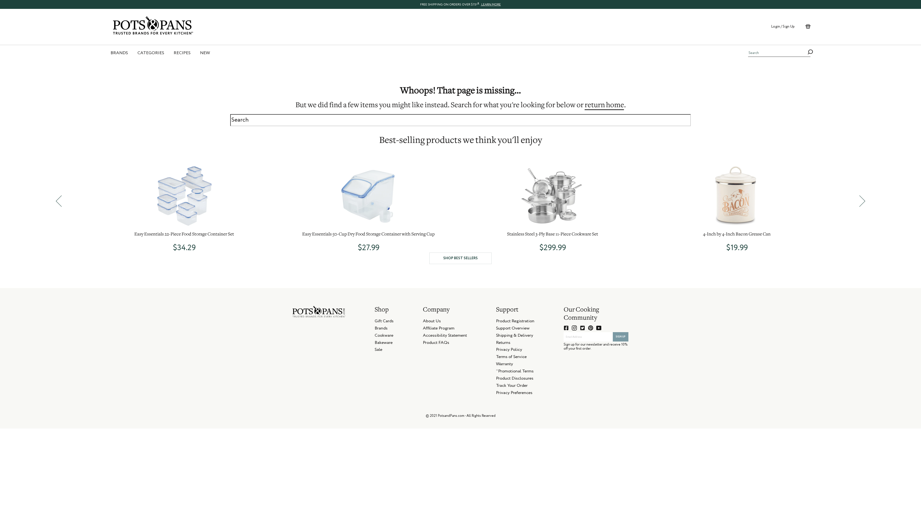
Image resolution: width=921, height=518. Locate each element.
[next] (862, 201)
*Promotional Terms (515, 372)
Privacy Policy (509, 350)
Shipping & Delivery (514, 336)
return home (604, 105)
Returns (503, 343)
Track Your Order (512, 386)
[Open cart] (807, 26)
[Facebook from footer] (566, 327)
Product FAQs (436, 343)
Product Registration (515, 322)
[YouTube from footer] (598, 327)
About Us (432, 322)
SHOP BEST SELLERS (460, 258)
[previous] (58, 201)
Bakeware (384, 343)
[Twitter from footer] (582, 327)
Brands (381, 329)
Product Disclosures (514, 379)
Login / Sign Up (783, 26)
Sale (378, 350)
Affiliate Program (439, 329)
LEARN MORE (491, 4)
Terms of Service (511, 357)
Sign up (621, 337)
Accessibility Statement (445, 336)
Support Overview (513, 329)
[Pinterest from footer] (590, 327)
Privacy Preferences (514, 393)
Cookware (384, 336)
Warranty (504, 365)
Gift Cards (384, 322)
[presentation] (460, 4)
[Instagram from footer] (574, 327)
